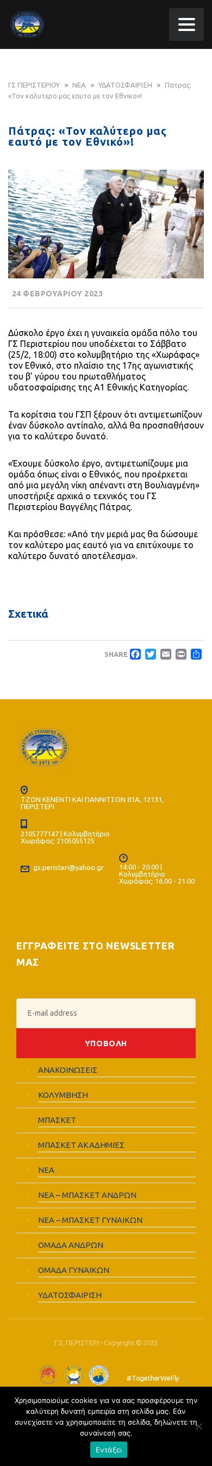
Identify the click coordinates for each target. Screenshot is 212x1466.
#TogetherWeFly (153, 1378)
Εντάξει (109, 1449)
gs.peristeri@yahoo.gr (68, 867)
